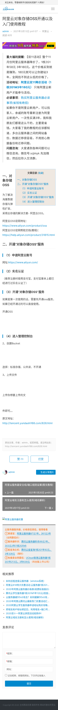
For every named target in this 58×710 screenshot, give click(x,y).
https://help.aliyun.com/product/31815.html (28, 235)
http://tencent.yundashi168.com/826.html (27, 423)
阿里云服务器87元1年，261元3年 (34, 533)
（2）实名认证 (29, 192)
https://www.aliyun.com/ (23, 262)
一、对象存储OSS (27, 179)
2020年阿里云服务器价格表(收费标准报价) (27, 589)
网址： (10, 669)
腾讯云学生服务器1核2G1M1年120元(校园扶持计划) (28, 593)
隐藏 (41, 173)
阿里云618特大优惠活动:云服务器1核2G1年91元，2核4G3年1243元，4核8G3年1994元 (28, 585)
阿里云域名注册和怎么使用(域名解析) (25, 617)
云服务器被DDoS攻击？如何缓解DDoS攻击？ (28, 597)
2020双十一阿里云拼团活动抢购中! (23, 613)
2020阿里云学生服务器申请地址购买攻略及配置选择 (28, 605)
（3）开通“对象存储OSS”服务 (37, 197)
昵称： (10, 653)
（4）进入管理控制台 (32, 201)
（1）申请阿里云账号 (32, 188)
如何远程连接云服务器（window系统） (26, 581)
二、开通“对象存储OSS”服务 (32, 183)
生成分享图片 (47, 472)
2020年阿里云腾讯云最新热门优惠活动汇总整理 (28, 601)
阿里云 (45, 31)
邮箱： (10, 661)
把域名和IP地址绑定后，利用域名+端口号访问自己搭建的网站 (28, 609)
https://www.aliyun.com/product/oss (24, 225)
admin (5, 31)
